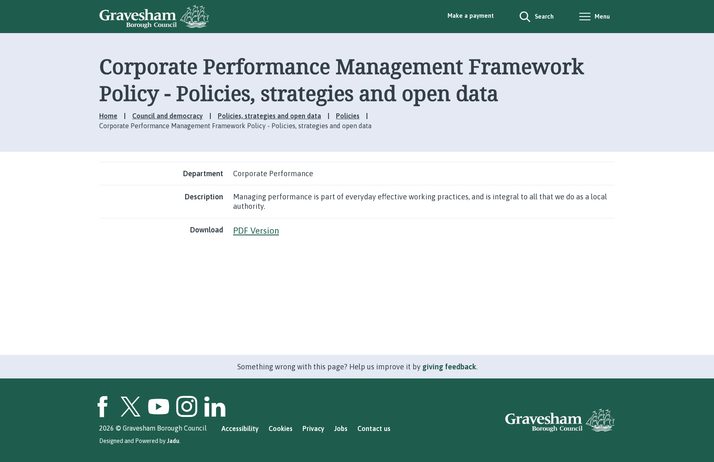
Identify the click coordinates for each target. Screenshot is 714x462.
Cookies (281, 428)
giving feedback (449, 366)
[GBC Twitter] (130, 406)
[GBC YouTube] (158, 406)
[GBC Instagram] (186, 406)
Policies (347, 116)
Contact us (373, 428)
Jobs (340, 428)
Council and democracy (167, 116)
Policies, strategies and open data (269, 116)
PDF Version (256, 230)
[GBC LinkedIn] (214, 406)
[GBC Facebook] (102, 406)
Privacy (313, 428)
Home (108, 116)
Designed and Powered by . (140, 441)
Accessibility (240, 428)
